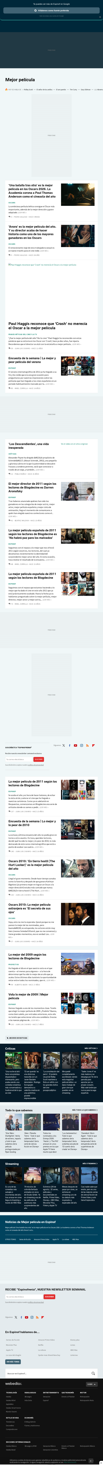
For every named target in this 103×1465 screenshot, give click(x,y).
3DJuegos (28, 1397)
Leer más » (22, 212)
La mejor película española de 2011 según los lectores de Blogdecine (32, 576)
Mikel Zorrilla (21, 388)
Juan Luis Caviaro (22, 348)
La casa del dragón (13, 1355)
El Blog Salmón (30, 1422)
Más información (70, 1462)
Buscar (93, 1373)
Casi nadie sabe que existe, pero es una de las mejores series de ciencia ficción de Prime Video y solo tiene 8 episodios (89, 1193)
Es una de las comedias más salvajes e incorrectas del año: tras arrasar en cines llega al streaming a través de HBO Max (13, 1195)
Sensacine (46, 1397)
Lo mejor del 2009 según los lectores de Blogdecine (27, 956)
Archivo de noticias (18, 1038)
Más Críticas (90, 1048)
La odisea (65, 1239)
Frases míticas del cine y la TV (22, 334)
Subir (89, 1384)
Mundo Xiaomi (11, 1412)
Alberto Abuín (21, 985)
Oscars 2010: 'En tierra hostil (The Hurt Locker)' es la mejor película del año (31, 864)
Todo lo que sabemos (18, 1110)
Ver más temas (13, 1362)
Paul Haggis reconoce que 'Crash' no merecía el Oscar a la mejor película (47, 325)
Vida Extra (28, 1400)
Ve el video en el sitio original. (74, 443)
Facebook (69, 745)
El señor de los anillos (44, 89)
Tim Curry (73, 89)
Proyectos (13, 965)
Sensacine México (49, 1446)
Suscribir (39, 759)
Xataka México (11, 1446)
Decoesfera (10, 1425)
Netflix (40, 1345)
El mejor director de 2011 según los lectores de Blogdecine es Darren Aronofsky (32, 487)
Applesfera (9, 1404)
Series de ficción (25, 1239)
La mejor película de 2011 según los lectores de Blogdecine (32, 783)
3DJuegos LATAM (30, 1446)
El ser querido (61, 89)
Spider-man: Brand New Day (49, 1355)
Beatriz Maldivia (22, 520)
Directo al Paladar (68, 1397)
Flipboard (93, 745)
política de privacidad (36, 765)
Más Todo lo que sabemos (84, 1110)
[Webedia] (13, 1383)
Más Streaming (89, 1163)
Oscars (11, 203)
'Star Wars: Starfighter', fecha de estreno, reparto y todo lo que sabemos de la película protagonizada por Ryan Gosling (13, 1142)
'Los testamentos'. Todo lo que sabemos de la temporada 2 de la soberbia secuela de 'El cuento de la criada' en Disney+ (70, 1141)
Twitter (63, 745)
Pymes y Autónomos (32, 1425)
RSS (87, 745)
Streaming (12, 1163)
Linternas (74, 1355)
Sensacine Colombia (50, 1450)
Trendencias (10, 1422)
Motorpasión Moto (87, 1400)
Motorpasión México (87, 1446)
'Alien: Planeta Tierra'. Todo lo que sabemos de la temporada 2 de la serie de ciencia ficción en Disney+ (32, 1140)
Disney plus (75, 1340)
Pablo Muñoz (20, 474)
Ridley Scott (28, 89)
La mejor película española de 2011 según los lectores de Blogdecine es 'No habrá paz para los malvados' (32, 534)
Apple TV (56, 1239)
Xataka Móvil (10, 1400)
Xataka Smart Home (13, 1408)
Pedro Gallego (20, 217)
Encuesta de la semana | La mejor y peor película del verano (32, 360)
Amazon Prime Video (41, 1239)
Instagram (81, 745)
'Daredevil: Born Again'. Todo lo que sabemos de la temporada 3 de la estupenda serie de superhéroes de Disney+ (89, 1141)
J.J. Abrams (98, 89)
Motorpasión (84, 1397)
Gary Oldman (86, 89)
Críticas (12, 454)
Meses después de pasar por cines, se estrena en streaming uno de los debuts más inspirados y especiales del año (69, 1195)
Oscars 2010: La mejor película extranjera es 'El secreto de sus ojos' (29, 908)
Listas (72, 1345)
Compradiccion (11, 1429)
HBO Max (75, 1239)
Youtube (75, 745)
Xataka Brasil (10, 1450)
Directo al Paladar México (68, 1447)
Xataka (8, 1397)
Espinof (12, 368)
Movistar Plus (11, 1345)
